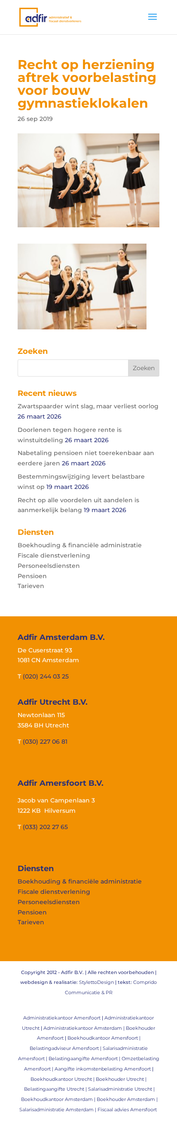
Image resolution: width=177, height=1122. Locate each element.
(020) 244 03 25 (46, 676)
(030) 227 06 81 (45, 741)
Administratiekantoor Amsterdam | (84, 1028)
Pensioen (32, 576)
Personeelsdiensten (49, 566)
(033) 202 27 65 (45, 827)
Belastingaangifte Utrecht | (56, 1089)
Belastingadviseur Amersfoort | (66, 1048)
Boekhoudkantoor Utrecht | (63, 1079)
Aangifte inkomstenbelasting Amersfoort (103, 1069)
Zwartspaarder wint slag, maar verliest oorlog (88, 406)
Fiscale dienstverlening (54, 555)
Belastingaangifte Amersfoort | (85, 1059)
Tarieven (31, 586)
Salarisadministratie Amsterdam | (58, 1110)
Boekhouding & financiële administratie (80, 545)
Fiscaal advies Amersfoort (127, 1110)
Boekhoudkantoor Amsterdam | (59, 1099)
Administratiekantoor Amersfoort (62, 1018)
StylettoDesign (96, 982)
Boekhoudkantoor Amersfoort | (103, 1038)
